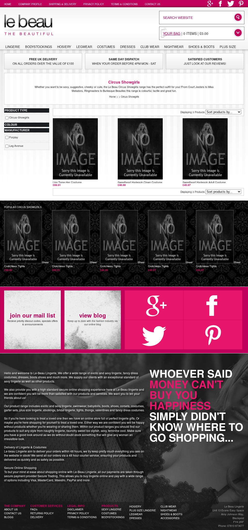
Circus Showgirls (130, 96)
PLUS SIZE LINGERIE (142, 510)
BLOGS (8, 517)
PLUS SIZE (228, 46)
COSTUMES (108, 513)
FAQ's (34, 509)
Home (112, 96)
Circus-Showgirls (19, 117)
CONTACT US (12, 513)
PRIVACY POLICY (78, 513)
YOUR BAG (171, 33)
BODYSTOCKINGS (112, 517)
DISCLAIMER (75, 509)
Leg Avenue (16, 146)
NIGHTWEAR (169, 510)
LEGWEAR (135, 514)
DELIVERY (36, 517)
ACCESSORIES (170, 518)
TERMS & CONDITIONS (82, 517)
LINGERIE (12, 46)
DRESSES (135, 518)
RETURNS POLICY (42, 513)
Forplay (13, 137)
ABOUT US (11, 509)
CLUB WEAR (168, 506)
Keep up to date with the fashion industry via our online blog (93, 318)
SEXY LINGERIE (111, 509)
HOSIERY (135, 506)
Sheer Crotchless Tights (26, 266)
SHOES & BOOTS (171, 514)
